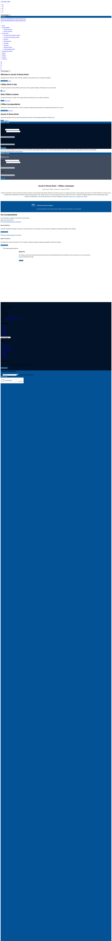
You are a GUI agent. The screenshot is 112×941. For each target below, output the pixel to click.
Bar (1, 91)
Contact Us (6, 120)
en (2, 6)
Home (3, 344)
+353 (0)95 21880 (5, 1)
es (2, 8)
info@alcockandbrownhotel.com (14, 319)
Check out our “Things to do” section (78, 196)
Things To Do (7, 100)
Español (4, 330)
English (4, 328)
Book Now (10, 110)
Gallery (9, 81)
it (2, 12)
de (2, 4)
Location (2, 100)
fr (2, 10)
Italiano (4, 334)
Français (4, 332)
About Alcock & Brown (8, 350)
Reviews (4, 354)
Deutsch (4, 327)
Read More (21, 260)
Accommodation (4, 81)
